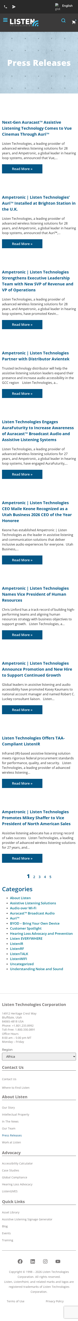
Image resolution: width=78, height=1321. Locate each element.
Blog (5, 1226)
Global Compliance (14, 1177)
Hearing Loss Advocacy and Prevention (41, 933)
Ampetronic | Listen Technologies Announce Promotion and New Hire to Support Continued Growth (37, 669)
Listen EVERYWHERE (26, 938)
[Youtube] (58, 1261)
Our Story (8, 1107)
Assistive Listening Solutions (33, 903)
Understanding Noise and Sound (36, 969)
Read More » (22, 168)
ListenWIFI (18, 958)
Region (7, 1049)
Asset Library (10, 1212)
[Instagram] (45, 1261)
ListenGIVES (10, 1191)
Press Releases (12, 1135)
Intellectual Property (15, 1114)
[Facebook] (20, 1261)
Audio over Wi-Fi (23, 908)
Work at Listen (11, 1142)
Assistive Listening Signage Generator (27, 1219)
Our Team (8, 1128)
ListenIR (16, 943)
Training (7, 1240)
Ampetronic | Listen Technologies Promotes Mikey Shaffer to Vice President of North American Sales (36, 817)
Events (6, 1233)
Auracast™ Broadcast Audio (32, 913)
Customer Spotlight (26, 928)
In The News (10, 1121)
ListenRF (17, 948)
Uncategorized (22, 964)
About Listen (20, 898)
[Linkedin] (33, 1261)
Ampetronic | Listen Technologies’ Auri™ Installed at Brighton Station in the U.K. (39, 203)
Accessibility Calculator (17, 1163)
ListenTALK (19, 953)
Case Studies (10, 1170)
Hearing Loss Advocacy (17, 1184)
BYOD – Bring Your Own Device (35, 923)
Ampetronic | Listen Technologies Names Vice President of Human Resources (35, 594)
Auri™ (14, 918)
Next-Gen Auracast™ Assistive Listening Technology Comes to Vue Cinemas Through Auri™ (37, 128)
